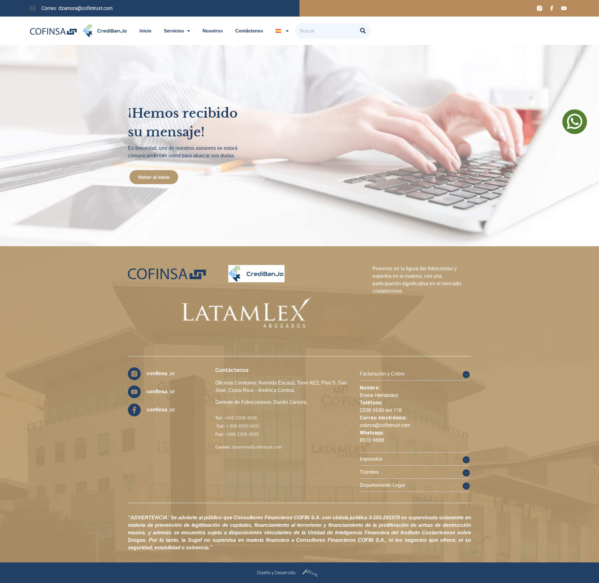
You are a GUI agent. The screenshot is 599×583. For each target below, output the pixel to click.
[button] (415, 373)
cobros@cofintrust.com (385, 425)
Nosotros (212, 30)
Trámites (369, 472)
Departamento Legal (382, 485)
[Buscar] (363, 31)
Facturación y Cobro (382, 373)
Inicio (145, 30)
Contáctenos (249, 30)
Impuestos (371, 459)
